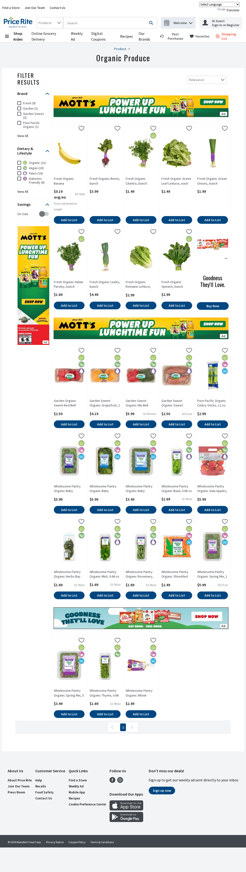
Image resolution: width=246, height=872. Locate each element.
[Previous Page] (113, 727)
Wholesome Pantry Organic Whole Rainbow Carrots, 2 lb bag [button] (141, 693)
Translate (233, 10)
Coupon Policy (77, 842)
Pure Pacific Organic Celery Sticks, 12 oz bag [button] (212, 403)
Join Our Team (35, 8)
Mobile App (77, 792)
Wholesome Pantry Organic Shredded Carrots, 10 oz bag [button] (176, 574)
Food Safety (44, 792)
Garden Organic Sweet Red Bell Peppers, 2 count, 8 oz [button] (69, 403)
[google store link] (126, 820)
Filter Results (28, 78)
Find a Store (11, 8)
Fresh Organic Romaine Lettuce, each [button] (141, 284)
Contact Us (57, 8)
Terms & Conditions (102, 842)
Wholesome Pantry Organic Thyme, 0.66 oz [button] (105, 693)
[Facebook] (112, 781)
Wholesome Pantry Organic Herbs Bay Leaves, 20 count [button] (69, 574)
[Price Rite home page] (19, 23)
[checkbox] (19, 214)
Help (38, 780)
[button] (191, 21)
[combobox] (49, 23)
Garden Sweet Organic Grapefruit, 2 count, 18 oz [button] (105, 403)
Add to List (69, 220)
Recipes (126, 36)
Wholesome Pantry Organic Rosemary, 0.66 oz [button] (141, 574)
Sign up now (162, 790)
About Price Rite (20, 780)
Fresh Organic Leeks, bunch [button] (105, 284)
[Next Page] (133, 727)
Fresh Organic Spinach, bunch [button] (176, 284)
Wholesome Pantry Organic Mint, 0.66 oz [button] (105, 574)
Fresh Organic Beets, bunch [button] (105, 181)
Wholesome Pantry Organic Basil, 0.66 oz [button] (176, 488)
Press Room (16, 792)
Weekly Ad (76, 786)
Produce (120, 49)
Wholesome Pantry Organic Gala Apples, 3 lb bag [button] (212, 489)
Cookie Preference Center (87, 804)
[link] (173, 36)
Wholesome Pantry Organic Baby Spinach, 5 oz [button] (141, 489)
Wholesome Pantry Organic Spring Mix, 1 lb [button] (212, 574)
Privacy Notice (55, 842)
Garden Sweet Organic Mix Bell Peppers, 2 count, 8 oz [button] (141, 403)
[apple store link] (126, 809)
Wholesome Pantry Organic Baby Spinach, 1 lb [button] (105, 489)
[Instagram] (120, 781)
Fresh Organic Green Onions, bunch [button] (212, 181)
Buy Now (212, 306)
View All (22, 136)
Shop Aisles (18, 36)
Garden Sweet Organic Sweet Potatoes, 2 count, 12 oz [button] (176, 403)
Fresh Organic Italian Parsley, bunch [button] (69, 284)
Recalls (40, 786)
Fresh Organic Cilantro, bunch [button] (141, 181)
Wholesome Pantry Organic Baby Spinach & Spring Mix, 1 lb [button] (69, 489)
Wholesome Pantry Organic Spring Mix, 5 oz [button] (69, 693)
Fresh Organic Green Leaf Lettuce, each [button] (176, 181)
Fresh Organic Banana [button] (69, 181)
